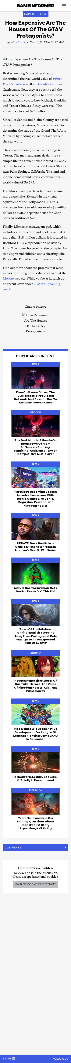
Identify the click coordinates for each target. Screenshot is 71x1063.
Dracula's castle (47, 84)
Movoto (8, 278)
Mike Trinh (18, 42)
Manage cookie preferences (35, 884)
